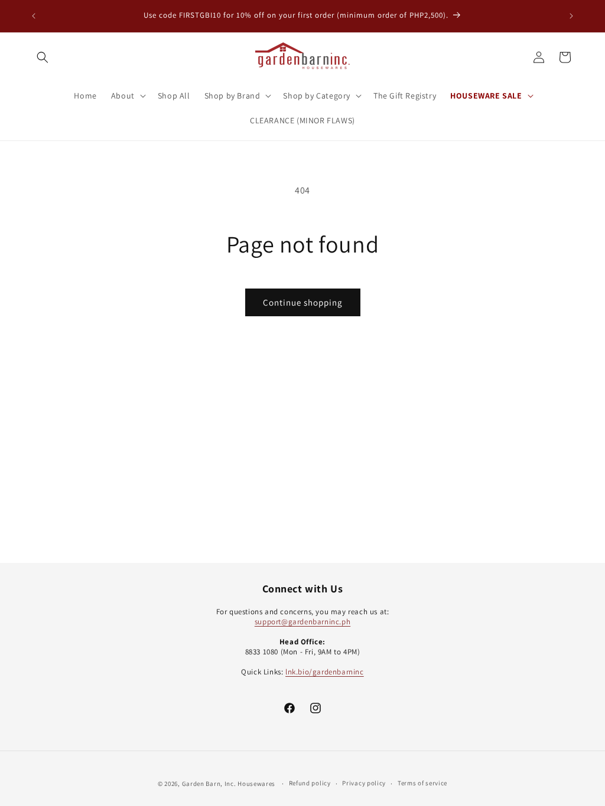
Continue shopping (303, 302)
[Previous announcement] (34, 16)
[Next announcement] (571, 16)
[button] (43, 57)
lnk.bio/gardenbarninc (324, 672)
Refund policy (310, 783)
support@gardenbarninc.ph (302, 622)
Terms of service (422, 783)
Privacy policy (364, 783)
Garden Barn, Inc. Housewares (229, 783)
